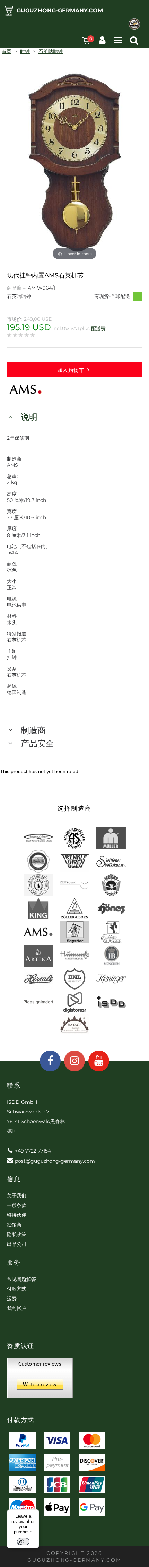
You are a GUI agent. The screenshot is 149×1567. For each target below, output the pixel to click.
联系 (14, 1085)
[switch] (23, 1541)
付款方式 (16, 1289)
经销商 (14, 1225)
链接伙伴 (16, 1215)
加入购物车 (71, 370)
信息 (14, 1179)
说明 (29, 417)
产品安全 (37, 743)
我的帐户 (16, 1308)
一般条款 (16, 1205)
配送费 (98, 328)
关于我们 (16, 1195)
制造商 (33, 730)
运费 (12, 1298)
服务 (14, 1262)
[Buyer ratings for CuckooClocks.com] (40, 1380)
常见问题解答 (21, 1279)
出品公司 (16, 1244)
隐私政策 (16, 1234)
